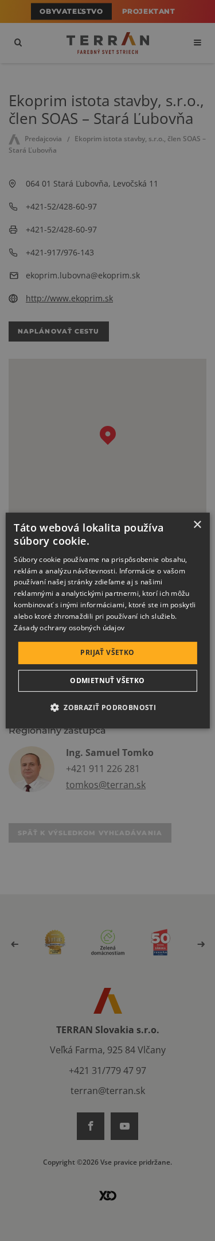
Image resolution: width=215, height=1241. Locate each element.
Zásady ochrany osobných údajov (69, 628)
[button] (107, 707)
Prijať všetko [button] (107, 652)
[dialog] (107, 620)
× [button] (197, 525)
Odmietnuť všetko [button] (107, 680)
